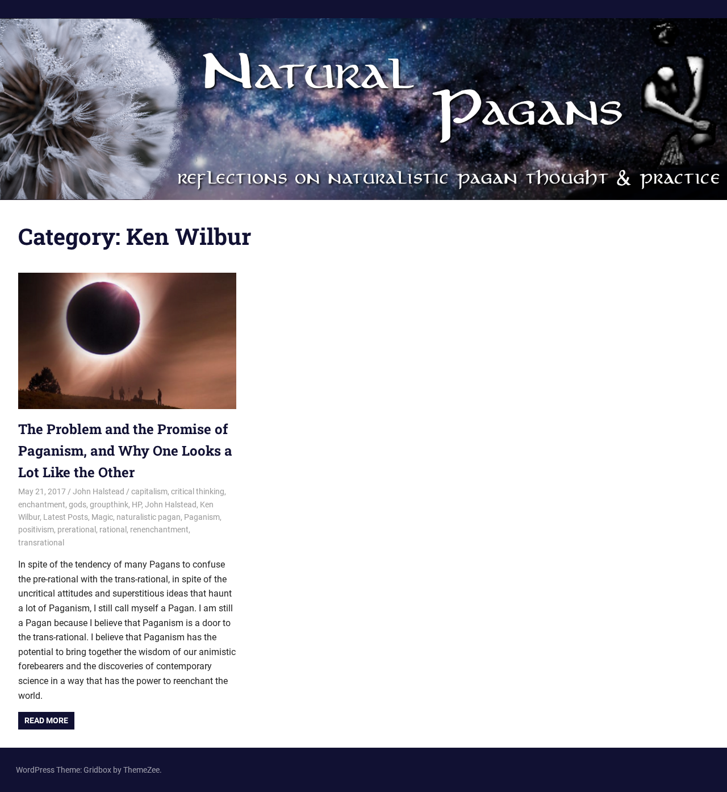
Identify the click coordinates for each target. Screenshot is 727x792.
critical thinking (197, 491)
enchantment (41, 504)
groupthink (109, 504)
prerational (76, 529)
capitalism (149, 491)
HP (136, 504)
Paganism (202, 517)
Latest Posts (65, 517)
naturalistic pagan (148, 517)
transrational (41, 542)
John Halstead (98, 491)
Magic (102, 517)
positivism (36, 529)
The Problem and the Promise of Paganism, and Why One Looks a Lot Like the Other (125, 451)
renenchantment (159, 529)
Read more (46, 720)
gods (77, 504)
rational (113, 529)
